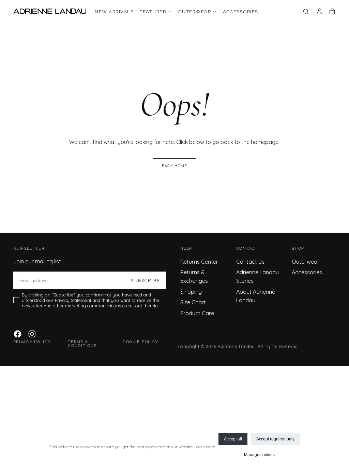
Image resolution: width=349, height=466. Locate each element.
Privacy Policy (32, 342)
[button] (305, 11)
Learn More (204, 446)
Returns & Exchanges (194, 276)
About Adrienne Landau (255, 296)
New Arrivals (114, 11)
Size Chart (193, 302)
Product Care (197, 313)
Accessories (240, 11)
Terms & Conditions (82, 344)
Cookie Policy (140, 342)
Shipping (191, 291)
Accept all (233, 439)
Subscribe (145, 280)
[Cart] (332, 11)
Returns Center (199, 261)
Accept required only (275, 439)
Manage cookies (259, 454)
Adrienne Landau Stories (257, 276)
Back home (174, 166)
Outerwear (194, 11)
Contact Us (250, 261)
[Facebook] (17, 334)
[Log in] (319, 11)
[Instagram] (32, 334)
